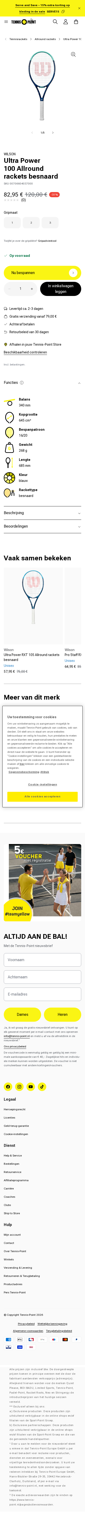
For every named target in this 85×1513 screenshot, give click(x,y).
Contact (9, 1243)
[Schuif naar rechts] (53, 132)
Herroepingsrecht (15, 1109)
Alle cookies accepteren (42, 796)
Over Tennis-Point (15, 1251)
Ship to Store (12, 1213)
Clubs (7, 1205)
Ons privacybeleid (15, 1046)
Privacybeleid (26, 1323)
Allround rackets (45, 39)
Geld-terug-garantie (16, 1126)
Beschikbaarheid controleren (25, 352)
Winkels (9, 1259)
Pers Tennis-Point (15, 1292)
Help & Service (13, 1155)
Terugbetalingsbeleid (59, 1331)
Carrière (9, 1188)
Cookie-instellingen (16, 1134)
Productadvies (13, 1284)
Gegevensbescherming (23, 772)
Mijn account (12, 1234)
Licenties (9, 1117)
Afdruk (44, 772)
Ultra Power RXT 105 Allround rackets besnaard (32, 657)
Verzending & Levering (18, 1267)
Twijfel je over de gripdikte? (30, 240)
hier (22, 764)
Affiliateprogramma (16, 1180)
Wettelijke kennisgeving (52, 1323)
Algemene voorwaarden (28, 1331)
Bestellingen (11, 1163)
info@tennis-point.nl (17, 1036)
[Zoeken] (55, 21)
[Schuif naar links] (32, 132)
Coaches (9, 1196)
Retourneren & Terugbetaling (22, 1276)
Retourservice (12, 1172)
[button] (6, 21)
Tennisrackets (18, 39)
